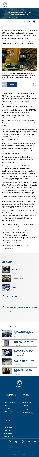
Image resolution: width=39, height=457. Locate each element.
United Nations (12, 296)
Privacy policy (8, 430)
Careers (6, 405)
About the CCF (8, 411)
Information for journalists (26, 406)
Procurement (7, 408)
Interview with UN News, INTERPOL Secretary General (22, 310)
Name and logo (8, 436)
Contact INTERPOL (9, 402)
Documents (25, 410)
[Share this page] (29, 22)
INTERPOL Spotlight (28, 413)
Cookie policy (8, 427)
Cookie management (19, 451)
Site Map (10, 447)
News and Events (27, 402)
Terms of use (8, 433)
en (18, 4)
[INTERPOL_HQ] (35, 441)
